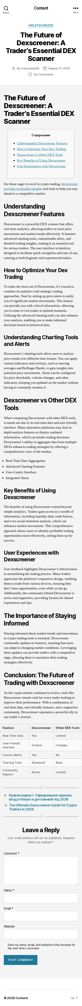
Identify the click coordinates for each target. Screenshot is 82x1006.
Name (9, 890)
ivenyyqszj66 (30, 68)
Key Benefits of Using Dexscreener (41, 160)
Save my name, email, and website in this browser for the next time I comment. (41, 946)
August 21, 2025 (59, 68)
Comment (12, 853)
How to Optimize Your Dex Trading (41, 149)
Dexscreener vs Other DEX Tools (40, 155)
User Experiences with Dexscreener (41, 166)
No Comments (43, 74)
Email (8, 908)
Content (41, 8)
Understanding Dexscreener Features (42, 143)
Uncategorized (41, 25)
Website (9, 926)
